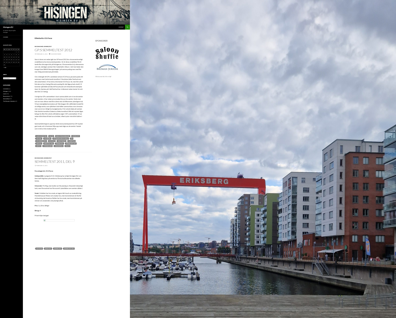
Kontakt (121, 27)
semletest (48, 248)
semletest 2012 (48, 143)
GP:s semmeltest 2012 (53, 50)
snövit (38, 146)
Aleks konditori (41, 136)
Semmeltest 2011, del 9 (55, 161)
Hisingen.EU (8, 27)
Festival (38, 138)
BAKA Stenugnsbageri (63, 136)
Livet (4, 94)
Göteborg (47, 138)
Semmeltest (48, 46)
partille (38, 143)
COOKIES (5, 37)
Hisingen (5, 91)
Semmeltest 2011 (69, 248)
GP (72, 138)
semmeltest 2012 (71, 143)
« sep (5, 67)
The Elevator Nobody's (9, 101)
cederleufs (75, 136)
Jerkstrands (62, 141)
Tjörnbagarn (48, 146)
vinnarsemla (59, 146)
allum (51, 136)
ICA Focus (52, 141)
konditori (71, 141)
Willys (68, 146)
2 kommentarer (56, 54)
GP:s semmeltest (41, 141)
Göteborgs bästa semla (61, 138)
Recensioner (39, 46)
